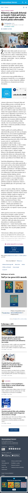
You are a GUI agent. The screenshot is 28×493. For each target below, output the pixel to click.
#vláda (23, 264)
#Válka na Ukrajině (6, 267)
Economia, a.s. (10, 441)
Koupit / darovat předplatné (7, 473)
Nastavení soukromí (15, 465)
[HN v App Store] (15, 455)
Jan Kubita (7, 381)
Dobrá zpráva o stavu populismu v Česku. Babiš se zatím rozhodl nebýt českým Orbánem (13, 385)
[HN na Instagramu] (13, 448)
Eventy (3, 475)
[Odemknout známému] (26, 7)
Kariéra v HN (4, 467)
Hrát (9, 291)
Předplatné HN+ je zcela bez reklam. (20, 318)
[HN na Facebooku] (11, 448)
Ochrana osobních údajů (16, 461)
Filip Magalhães (7, 23)
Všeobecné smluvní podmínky (17, 467)
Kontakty (3, 461)
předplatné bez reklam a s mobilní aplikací (16, 255)
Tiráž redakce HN (5, 463)
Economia (4, 465)
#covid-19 (4, 269)
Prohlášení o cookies (15, 463)
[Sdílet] (23, 7)
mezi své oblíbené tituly (16, 312)
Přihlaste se (19, 260)
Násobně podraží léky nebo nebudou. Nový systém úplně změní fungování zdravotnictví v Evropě (13, 413)
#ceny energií (16, 267)
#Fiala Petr (17, 264)
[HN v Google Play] (6, 455)
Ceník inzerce (4, 469)
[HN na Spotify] (17, 448)
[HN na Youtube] (19, 448)
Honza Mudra (22, 46)
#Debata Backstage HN (7, 264)
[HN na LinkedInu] (15, 448)
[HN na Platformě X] (9, 448)
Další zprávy (14, 429)
